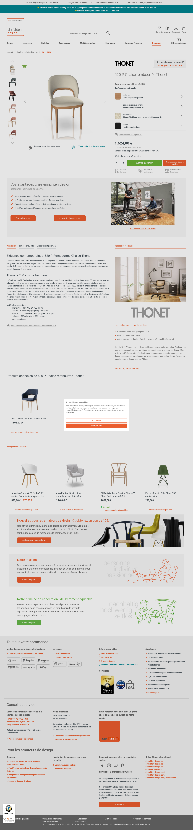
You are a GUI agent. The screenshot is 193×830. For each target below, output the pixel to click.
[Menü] (13, 805)
